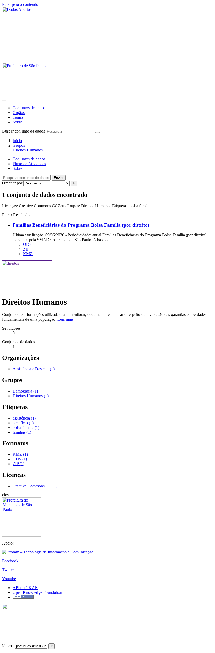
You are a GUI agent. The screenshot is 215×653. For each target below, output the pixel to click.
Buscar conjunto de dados (23, 131)
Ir (74, 183)
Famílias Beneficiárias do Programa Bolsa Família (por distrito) (81, 225)
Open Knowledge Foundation (37, 592)
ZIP (26, 249)
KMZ (28, 254)
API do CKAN (25, 587)
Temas (18, 117)
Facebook (10, 561)
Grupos (19, 145)
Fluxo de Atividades (29, 163)
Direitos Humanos (28, 150)
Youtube (9, 578)
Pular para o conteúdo (20, 4)
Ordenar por (12, 183)
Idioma (8, 646)
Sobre (17, 122)
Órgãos (19, 112)
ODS (27, 244)
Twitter (8, 570)
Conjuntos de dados (29, 108)
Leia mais (65, 319)
